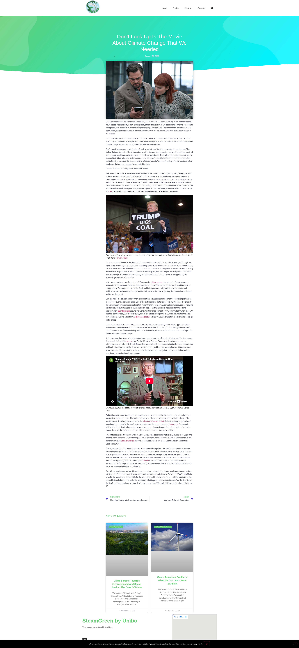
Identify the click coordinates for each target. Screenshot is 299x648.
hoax (110, 191)
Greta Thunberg (127, 441)
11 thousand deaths (141, 317)
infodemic (147, 460)
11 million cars (124, 311)
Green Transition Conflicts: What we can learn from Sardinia (172, 580)
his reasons (157, 282)
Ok (207, 644)
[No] (295, 644)
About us (188, 8)
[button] (212, 8)
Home (164, 8)
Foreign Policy (122, 258)
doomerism (174, 424)
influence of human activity (154, 421)
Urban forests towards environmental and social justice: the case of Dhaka (126, 584)
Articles (176, 8)
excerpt (129, 341)
